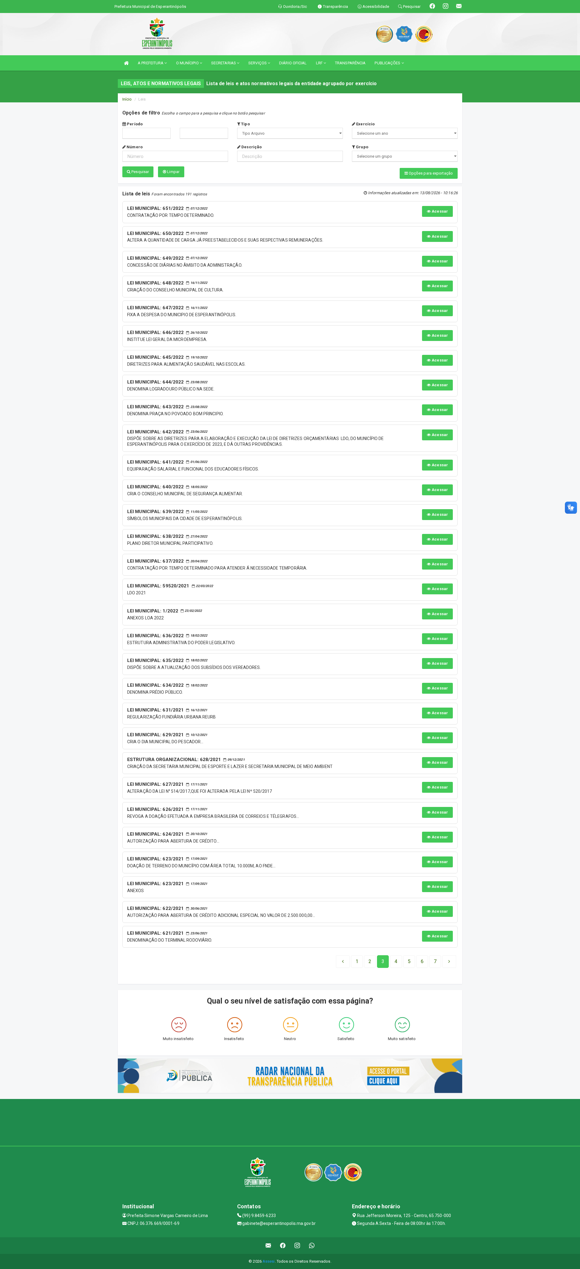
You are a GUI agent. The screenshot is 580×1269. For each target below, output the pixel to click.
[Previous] (343, 961)
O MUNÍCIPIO (188, 63)
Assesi (269, 1261)
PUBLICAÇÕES (388, 63)
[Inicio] (126, 63)
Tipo (245, 124)
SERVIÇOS (258, 63)
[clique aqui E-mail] (268, 1245)
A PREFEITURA (151, 63)
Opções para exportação (430, 173)
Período (134, 124)
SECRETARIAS (224, 63)
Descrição (251, 147)
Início (127, 99)
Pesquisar (139, 171)
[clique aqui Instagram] (297, 1245)
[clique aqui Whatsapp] (312, 1245)
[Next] (449, 961)
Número (134, 147)
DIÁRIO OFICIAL (293, 63)
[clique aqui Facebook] (283, 1245)
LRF (320, 63)
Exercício (365, 124)
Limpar (172, 171)
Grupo (361, 147)
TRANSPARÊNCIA (350, 63)
